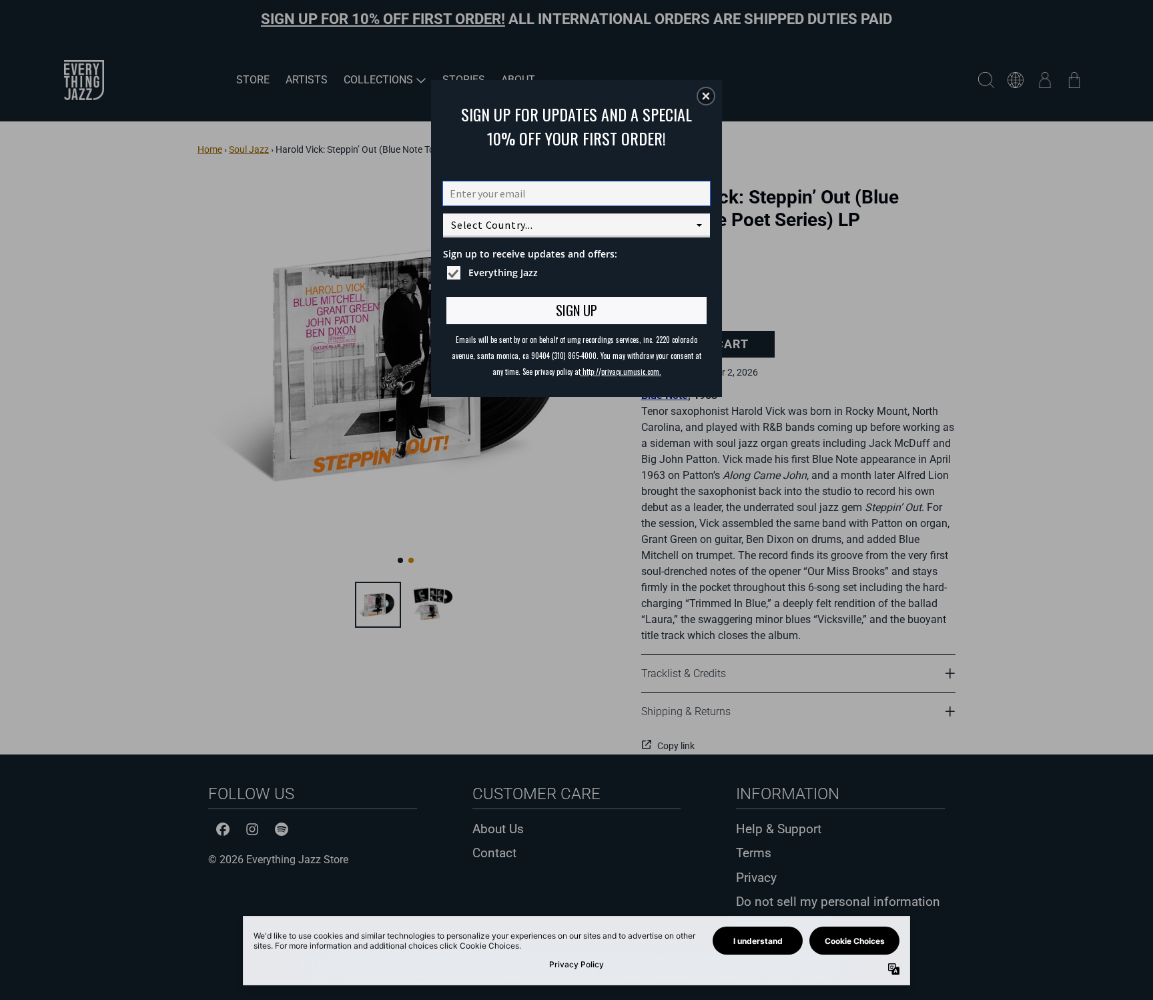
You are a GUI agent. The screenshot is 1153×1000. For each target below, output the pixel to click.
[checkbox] (578, 273)
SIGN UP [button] (576, 310)
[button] (706, 96)
